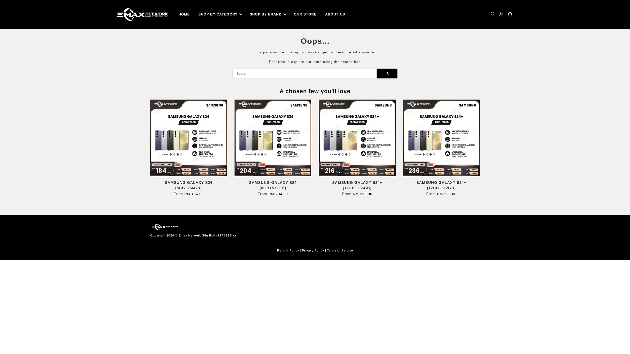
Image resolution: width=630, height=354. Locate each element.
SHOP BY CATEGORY (217, 14)
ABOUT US (335, 14)
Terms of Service (340, 250)
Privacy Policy (313, 250)
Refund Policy (288, 250)
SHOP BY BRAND (266, 14)
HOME (184, 14)
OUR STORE (305, 14)
